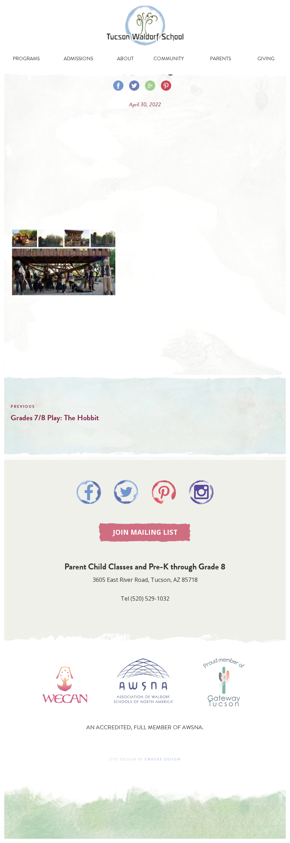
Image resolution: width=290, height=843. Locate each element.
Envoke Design (163, 759)
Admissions (78, 58)
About (125, 58)
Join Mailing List (145, 532)
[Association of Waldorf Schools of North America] (144, 713)
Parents (220, 58)
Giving (265, 58)
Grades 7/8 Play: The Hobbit (55, 417)
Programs (26, 58)
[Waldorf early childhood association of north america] (64, 713)
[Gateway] (224, 713)
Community (168, 58)
